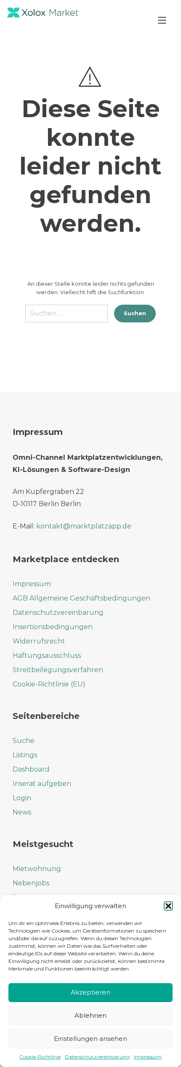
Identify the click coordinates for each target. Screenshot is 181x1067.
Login (22, 798)
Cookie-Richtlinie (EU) (49, 684)
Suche (24, 741)
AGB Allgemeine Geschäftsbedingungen (81, 598)
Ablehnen (90, 1015)
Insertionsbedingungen (53, 627)
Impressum (148, 1057)
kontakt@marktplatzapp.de (83, 526)
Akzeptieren (90, 992)
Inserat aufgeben (42, 784)
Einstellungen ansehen (90, 1039)
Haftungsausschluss (47, 655)
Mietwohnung (37, 869)
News (22, 812)
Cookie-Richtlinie (40, 1057)
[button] (168, 906)
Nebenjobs (31, 883)
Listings (25, 755)
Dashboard (31, 769)
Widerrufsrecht (39, 641)
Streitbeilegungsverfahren (58, 670)
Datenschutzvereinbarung (97, 1057)
